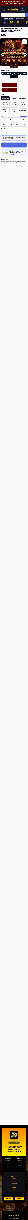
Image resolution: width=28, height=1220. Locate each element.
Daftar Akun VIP (9, 1198)
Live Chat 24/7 (19, 1198)
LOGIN (9, 89)
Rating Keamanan (8, 1158)
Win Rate (7, 1165)
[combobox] (13, 15)
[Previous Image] (3, 54)
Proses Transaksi (20, 1158)
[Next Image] (25, 54)
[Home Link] (13, 9)
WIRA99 (14, 144)
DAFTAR (9, 84)
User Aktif (20, 1165)
